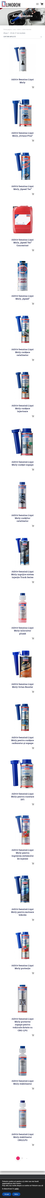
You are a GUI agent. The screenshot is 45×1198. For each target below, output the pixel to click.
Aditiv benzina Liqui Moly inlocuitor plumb (22, 630)
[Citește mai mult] (33, 250)
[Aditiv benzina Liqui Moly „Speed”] (22, 276)
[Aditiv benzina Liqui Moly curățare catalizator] (22, 329)
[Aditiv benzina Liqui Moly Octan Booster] (22, 664)
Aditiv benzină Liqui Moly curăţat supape (23, 463)
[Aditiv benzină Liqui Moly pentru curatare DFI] (22, 774)
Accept (6, 1194)
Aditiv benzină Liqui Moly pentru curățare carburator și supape (22, 740)
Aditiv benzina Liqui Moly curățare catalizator (22, 352)
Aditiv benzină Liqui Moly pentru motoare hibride (22, 912)
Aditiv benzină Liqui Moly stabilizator (23, 1082)
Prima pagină (7, 29)
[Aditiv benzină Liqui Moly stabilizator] (22, 1061)
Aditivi (19, 29)
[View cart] (41, 4)
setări (17, 1189)
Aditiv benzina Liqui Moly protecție (22, 967)
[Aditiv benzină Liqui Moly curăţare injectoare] (22, 385)
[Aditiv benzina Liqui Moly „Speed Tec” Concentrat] (22, 220)
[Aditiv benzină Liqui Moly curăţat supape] (22, 442)
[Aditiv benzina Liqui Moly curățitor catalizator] (22, 495)
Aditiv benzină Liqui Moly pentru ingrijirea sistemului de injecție (23, 854)
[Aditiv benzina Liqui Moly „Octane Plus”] (22, 113)
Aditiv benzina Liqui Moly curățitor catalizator (22, 518)
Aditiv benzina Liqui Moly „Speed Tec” (22, 187)
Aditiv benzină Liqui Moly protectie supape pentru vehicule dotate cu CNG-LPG (23, 1024)
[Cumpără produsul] (33, 87)
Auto (14, 29)
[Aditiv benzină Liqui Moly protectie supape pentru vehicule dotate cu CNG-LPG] (22, 999)
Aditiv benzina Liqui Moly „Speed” (22, 297)
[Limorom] (12, 4)
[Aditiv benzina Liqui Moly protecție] (22, 945)
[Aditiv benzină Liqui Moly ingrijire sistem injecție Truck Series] (22, 551)
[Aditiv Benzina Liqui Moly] (22, 59)
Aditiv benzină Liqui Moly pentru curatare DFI (22, 796)
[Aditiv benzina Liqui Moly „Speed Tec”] (22, 166)
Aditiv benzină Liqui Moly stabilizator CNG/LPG (23, 1137)
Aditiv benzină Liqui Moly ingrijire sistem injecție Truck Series (22, 574)
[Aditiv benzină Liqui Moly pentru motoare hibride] (22, 889)
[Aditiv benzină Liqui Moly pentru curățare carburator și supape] (22, 717)
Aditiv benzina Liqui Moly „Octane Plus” (22, 134)
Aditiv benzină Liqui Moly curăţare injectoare (23, 408)
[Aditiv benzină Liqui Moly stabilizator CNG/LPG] (22, 1114)
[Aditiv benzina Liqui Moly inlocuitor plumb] (22, 608)
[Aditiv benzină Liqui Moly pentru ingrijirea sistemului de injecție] (22, 830)
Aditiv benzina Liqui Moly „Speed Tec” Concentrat (22, 242)
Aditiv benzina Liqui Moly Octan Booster (22, 685)
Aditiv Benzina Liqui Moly (22, 81)
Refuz (16, 1194)
